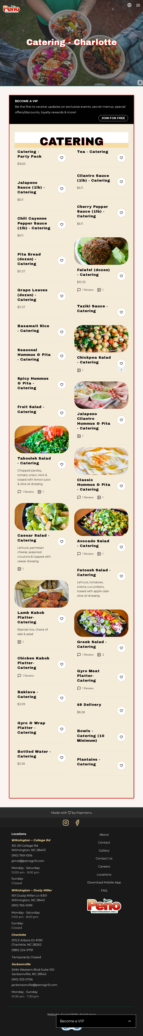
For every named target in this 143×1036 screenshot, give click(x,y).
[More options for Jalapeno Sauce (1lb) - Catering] (62, 189)
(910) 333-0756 (22, 979)
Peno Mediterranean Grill (104, 906)
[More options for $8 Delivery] (121, 711)
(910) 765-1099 (22, 905)
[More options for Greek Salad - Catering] (121, 648)
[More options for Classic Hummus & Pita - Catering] (121, 486)
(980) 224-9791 (22, 950)
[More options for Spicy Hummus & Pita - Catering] (62, 384)
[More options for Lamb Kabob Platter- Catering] (62, 619)
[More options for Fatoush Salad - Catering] (121, 576)
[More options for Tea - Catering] (121, 158)
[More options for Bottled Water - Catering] (62, 757)
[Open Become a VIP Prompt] (129, 1021)
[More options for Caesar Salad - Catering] (62, 541)
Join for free (113, 118)
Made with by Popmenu (47, 812)
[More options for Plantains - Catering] (121, 765)
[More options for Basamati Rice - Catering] (62, 332)
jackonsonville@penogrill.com (34, 985)
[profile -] (129, 5)
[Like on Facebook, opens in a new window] (77, 823)
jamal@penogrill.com (28, 861)
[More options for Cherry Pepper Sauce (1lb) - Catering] (121, 213)
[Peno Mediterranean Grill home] (11, 9)
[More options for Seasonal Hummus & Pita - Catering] (62, 356)
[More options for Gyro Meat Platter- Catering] (121, 677)
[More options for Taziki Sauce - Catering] (121, 312)
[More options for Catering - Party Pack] (62, 158)
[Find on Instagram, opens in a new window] (66, 823)
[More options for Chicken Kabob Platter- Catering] (62, 664)
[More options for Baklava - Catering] (62, 698)
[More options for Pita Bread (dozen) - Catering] (62, 260)
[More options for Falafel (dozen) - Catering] (121, 276)
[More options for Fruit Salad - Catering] (62, 413)
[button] (42, 162)
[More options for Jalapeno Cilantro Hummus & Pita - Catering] (121, 420)
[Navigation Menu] (138, 5)
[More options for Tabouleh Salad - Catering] (62, 464)
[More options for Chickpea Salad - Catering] (121, 363)
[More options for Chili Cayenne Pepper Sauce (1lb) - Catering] (62, 224)
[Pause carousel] (140, 82)
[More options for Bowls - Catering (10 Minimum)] (121, 737)
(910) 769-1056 (22, 855)
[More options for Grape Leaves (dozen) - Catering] (62, 296)
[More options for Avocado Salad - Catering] (121, 547)
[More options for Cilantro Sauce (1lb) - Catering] (121, 182)
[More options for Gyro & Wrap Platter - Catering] (62, 729)
